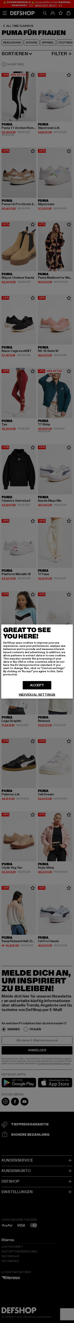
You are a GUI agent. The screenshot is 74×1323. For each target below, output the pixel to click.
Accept (37, 685)
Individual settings (37, 695)
